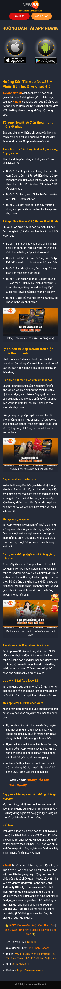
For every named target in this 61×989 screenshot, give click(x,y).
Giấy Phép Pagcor (38, 948)
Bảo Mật (24, 929)
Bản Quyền (10, 929)
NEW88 (17, 101)
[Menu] (5, 6)
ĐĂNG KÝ (19, 16)
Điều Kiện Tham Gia (43, 925)
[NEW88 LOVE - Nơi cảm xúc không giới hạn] (30, 6)
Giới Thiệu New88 (19, 925)
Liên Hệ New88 (41, 929)
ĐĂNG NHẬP (41, 16)
